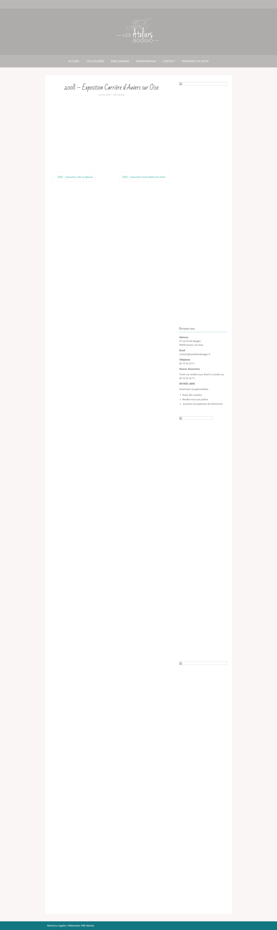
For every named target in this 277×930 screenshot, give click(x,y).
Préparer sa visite (195, 61)
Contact (169, 61)
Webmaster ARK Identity (81, 925)
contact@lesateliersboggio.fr (194, 354)
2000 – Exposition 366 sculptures (75, 177)
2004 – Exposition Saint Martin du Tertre (143, 177)
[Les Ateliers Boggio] (138, 31)
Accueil (74, 61)
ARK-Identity (118, 95)
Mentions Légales (56, 925)
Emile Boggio (120, 61)
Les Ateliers (95, 61)
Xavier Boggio (146, 61)
